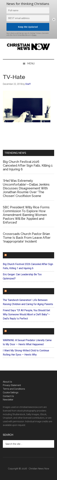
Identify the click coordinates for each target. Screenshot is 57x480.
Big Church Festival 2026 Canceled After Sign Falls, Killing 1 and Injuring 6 (28, 165)
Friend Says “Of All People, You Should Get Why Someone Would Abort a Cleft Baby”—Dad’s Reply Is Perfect (26, 314)
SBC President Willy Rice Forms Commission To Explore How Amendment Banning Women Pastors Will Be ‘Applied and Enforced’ (26, 214)
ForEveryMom (17, 331)
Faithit (12, 291)
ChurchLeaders (18, 255)
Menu (31, 63)
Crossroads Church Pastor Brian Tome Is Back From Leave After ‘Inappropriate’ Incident (27, 237)
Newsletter (8, 399)
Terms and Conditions (14, 389)
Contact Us (8, 396)
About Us (7, 381)
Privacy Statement (12, 385)
